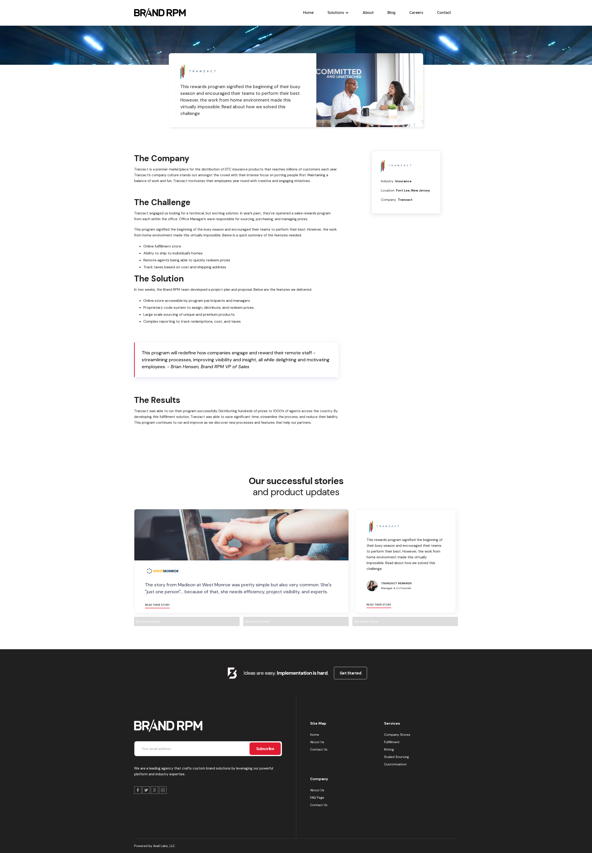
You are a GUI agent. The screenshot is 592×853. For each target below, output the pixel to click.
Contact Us (318, 749)
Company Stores (397, 734)
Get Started (350, 673)
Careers (416, 13)
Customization (395, 764)
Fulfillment (392, 742)
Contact (444, 13)
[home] (160, 12)
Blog (391, 13)
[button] (338, 12)
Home (308, 13)
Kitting (389, 749)
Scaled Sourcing (396, 757)
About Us (317, 742)
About (368, 13)
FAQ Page (317, 797)
